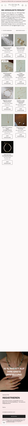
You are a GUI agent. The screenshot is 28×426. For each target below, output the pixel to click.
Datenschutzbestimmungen (8, 421)
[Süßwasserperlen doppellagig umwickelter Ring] (7, 66)
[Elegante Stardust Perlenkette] (7, 40)
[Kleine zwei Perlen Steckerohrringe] (21, 40)
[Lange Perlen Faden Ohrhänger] (21, 120)
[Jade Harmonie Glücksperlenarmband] (7, 147)
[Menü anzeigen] (2, 5)
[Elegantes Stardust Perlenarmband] (7, 93)
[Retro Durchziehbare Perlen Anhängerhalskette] (7, 120)
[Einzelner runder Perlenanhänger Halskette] (21, 93)
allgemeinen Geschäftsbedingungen (15, 420)
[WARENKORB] (25, 5)
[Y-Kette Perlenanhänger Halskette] (21, 66)
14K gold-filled (11, 17)
